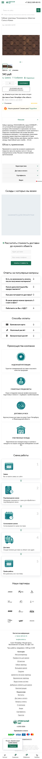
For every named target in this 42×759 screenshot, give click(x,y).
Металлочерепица (21, 654)
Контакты (21, 695)
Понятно (12, 746)
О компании (21, 705)
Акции (21, 708)
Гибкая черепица (21, 665)
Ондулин (21, 671)
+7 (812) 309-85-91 (32, 2)
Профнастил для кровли (21, 658)
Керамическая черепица (21, 678)
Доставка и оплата (21, 698)
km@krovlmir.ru (21, 639)
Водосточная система (21, 681)
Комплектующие (21, 688)
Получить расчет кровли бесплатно (16, 89)
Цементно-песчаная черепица (21, 675)
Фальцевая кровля (21, 668)
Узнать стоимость (21, 263)
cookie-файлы (12, 742)
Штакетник (21, 661)
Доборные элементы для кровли (21, 685)
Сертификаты (21, 712)
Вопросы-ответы (21, 701)
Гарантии (21, 715)
